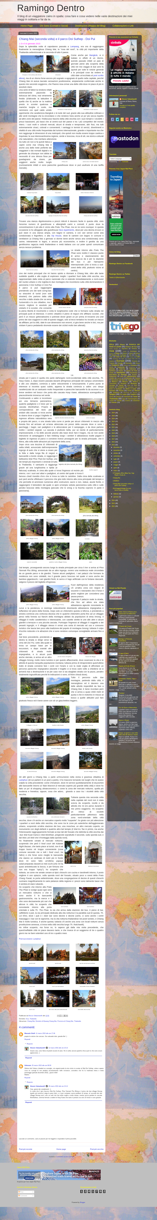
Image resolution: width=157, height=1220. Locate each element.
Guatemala (121, 367)
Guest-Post (132, 367)
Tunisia (111, 400)
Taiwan (135, 396)
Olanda (121, 385)
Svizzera (118, 396)
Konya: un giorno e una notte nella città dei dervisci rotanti (128, 734)
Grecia (111, 367)
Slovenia (135, 392)
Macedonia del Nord (118, 380)
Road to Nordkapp (115, 388)
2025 (113, 416)
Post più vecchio (97, 1149)
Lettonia (119, 378)
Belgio (117, 353)
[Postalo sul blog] (60, 1016)
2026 (113, 413)
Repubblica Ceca (132, 387)
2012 (113, 506)
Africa (111, 344)
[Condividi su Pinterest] (67, 1016)
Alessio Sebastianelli (37, 1048)
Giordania (134, 365)
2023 (113, 421)
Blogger (82, 1202)
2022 (113, 424)
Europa (120, 360)
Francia (111, 363)
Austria (124, 351)
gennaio (116, 497)
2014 (113, 500)
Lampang (74, 46)
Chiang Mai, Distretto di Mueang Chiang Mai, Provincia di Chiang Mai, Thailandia (54, 1021)
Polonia (111, 387)
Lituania (137, 378)
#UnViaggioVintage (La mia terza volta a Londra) (122, 489)
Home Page (27, 25)
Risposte (30, 1044)
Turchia (119, 400)
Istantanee (121, 373)
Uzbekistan (136, 400)
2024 (113, 418)
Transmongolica (133, 398)
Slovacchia (126, 392)
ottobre (115, 453)
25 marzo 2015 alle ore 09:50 (41, 1065)
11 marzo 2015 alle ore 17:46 (45, 1033)
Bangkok (93, 55)
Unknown (27, 1065)
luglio (115, 459)
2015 (113, 445)
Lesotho (111, 378)
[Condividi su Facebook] (65, 1016)
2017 (113, 439)
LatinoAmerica (131, 376)
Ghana (138, 363)
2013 (113, 503)
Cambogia (123, 355)
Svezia (111, 396)
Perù (135, 385)
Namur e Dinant (124, 720)
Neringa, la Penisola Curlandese (125, 640)
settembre (117, 456)
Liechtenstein (128, 378)
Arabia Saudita (113, 348)
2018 (113, 436)
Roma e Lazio (131, 389)
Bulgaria (114, 355)
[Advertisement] (124, 547)
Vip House (56, 236)
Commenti (23, 1196)
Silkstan (137, 390)
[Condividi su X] (62, 1016)
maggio (116, 465)
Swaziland (127, 396)
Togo (123, 398)
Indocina (122, 369)
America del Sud (131, 347)
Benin (131, 353)
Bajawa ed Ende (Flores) (127, 666)
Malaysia (130, 380)
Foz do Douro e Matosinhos (128, 707)
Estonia (111, 361)
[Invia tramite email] (58, 1016)
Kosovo (134, 374)
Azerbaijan (133, 351)
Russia (121, 390)
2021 (113, 427)
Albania (122, 344)
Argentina (125, 348)
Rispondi (27, 1039)
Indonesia (132, 369)
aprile (115, 468)
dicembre (116, 447)
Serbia (129, 390)
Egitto (122, 358)
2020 (113, 430)
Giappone (115, 365)
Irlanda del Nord (131, 370)
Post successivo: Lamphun (30, 939)
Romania (112, 390)
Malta (138, 380)
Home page (61, 1149)
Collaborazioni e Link (123, 25)
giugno (115, 462)
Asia (27, 1019)
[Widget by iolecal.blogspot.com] (112, 119)
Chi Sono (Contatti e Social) (54, 25)
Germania (129, 363)
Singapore (116, 392)
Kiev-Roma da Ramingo (118, 374)
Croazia (132, 356)
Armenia (134, 348)
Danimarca (115, 358)
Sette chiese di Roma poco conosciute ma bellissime (128, 613)
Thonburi (121, 693)
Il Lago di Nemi (124, 653)
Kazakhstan (133, 372)
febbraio (116, 494)
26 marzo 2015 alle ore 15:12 (58, 1086)
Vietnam (114, 402)
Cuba (138, 357)
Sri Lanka (123, 394)
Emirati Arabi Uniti (132, 358)
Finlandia (135, 361)
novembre (116, 450)
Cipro (111, 356)
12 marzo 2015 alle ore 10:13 (58, 1048)
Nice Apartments (66, 230)
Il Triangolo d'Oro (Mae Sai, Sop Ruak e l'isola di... (123, 474)
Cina (135, 355)
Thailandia (33, 1019)
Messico (125, 381)
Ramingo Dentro (51, 8)
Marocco (115, 381)
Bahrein (111, 353)
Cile (130, 355)
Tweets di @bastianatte (117, 277)
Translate (125, 161)
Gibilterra (126, 365)
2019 (113, 433)
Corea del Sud (121, 357)
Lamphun (23, 780)
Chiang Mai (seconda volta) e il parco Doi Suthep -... (123, 484)
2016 (113, 442)
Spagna (112, 394)
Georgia (120, 363)
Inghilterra (112, 370)
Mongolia (123, 383)
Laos (121, 376)
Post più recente (25, 1149)
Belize (125, 353)
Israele (111, 372)
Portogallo (121, 387)
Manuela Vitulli (29, 1033)
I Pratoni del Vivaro (125, 626)
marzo (115, 470)
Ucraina (127, 400)
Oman (128, 385)
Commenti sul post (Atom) (65, 1157)
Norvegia (112, 385)
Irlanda (121, 370)
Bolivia (138, 353)
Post (21, 1192)
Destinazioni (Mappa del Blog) (90, 25)
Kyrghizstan (113, 376)
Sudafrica (133, 394)
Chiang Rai (116, 478)
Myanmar (134, 383)
